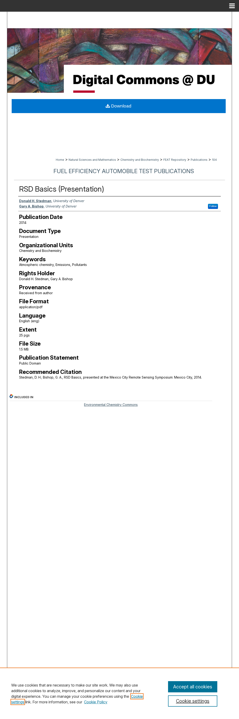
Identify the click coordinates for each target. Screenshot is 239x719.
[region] (119, 693)
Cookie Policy (95, 702)
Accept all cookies (192, 687)
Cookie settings (192, 701)
